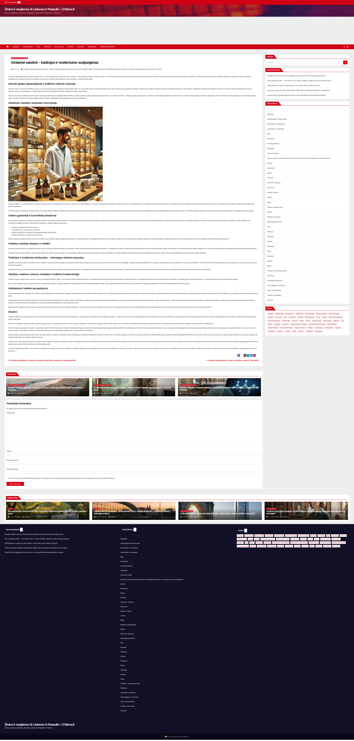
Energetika (271, 138)
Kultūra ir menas (272, 192)
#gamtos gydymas (35, 69)
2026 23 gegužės (274, 517)
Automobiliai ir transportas (276, 124)
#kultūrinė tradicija (99, 69)
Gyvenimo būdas (273, 153)
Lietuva (70, 47)
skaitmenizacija (331, 324)
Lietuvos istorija (316, 320)
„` (267, 109)
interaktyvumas (309, 317)
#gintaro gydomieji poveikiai (64, 69)
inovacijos (300, 317)
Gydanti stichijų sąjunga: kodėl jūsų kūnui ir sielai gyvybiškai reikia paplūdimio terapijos (45, 388)
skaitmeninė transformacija (317, 324)
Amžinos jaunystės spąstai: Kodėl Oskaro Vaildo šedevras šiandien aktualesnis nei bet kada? (298, 90)
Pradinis (16, 47)
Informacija (28, 47)
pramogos (277, 324)
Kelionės (270, 178)
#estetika (26, 69)
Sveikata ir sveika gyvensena (19, 58)
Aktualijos (59, 47)
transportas (271, 331)
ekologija (270, 317)
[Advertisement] (177, 30)
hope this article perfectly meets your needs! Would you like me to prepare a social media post (298, 158)
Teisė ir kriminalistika (274, 290)
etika (285, 317)
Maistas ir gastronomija (275, 207)
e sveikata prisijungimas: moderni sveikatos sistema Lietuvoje (232, 360)
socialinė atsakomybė (286, 327)
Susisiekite (92, 47)
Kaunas (324, 317)
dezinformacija (309, 313)
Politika (269, 241)
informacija (292, 317)
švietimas (301, 331)
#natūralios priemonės (128, 69)
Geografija (270, 148)
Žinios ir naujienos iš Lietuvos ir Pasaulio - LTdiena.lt (39, 9)
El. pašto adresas (12, 460)
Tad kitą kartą (319, 327)
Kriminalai (270, 187)
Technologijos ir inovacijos (276, 285)
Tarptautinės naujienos (274, 280)
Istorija (269, 173)
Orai (38, 47)
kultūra (302, 320)
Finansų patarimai (273, 143)
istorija (318, 317)
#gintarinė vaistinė (48, 69)
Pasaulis (270, 231)
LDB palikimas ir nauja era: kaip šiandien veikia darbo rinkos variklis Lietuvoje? (293, 85)
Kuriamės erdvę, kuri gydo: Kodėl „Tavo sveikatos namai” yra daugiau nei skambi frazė (132, 388)
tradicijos (338, 327)
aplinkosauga (279, 313)
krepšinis (294, 320)
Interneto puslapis (12, 469)
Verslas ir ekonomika (274, 295)
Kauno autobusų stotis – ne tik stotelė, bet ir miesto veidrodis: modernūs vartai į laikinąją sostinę (299, 80)
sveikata (310, 327)
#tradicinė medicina (155, 69)
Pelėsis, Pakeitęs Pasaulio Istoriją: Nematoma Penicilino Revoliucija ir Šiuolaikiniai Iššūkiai (219, 388)
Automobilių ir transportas (275, 129)
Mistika (269, 212)
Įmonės (269, 163)
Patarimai (270, 236)
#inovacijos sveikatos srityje (83, 69)
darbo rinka (299, 313)
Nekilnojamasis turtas (274, 222)
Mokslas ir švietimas (274, 217)
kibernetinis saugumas (335, 317)
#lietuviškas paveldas (113, 69)
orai (342, 320)
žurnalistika (318, 331)
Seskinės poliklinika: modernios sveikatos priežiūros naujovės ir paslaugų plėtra (43, 360)
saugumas (285, 324)
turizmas (279, 331)
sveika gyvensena (300, 327)
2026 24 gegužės (15, 517)
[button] (344, 47)
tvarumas (287, 331)
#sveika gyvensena (142, 69)
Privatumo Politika (107, 47)
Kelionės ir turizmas (274, 183)
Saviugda (270, 256)
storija (269, 266)
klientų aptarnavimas (274, 320)
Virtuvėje (270, 300)
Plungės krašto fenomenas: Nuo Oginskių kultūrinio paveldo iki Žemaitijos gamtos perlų (296, 76)
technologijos (329, 327)
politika (270, 324)
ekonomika (278, 317)
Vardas (9, 451)
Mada (269, 202)
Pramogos (270, 246)
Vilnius (294, 331)
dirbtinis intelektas (321, 313)
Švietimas (270, 275)
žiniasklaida (309, 331)
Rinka (269, 251)
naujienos (336, 320)
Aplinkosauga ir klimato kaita (277, 119)
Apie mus (80, 47)
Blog (268, 134)
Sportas (47, 47)
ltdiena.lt (23, 393)
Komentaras (10, 413)
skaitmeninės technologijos (299, 324)
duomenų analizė (334, 313)
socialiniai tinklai (273, 327)
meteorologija (327, 320)
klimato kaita (286, 320)
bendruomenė (290, 313)
